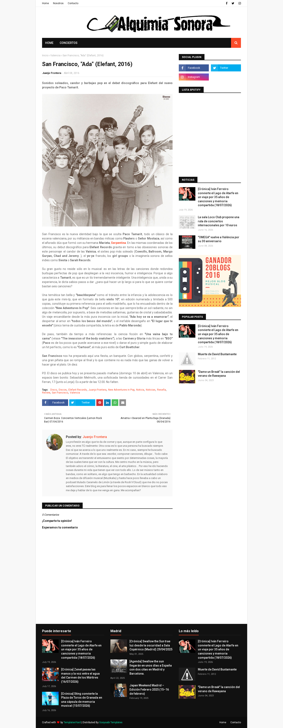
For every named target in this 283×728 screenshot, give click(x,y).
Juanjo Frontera (51, 73)
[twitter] (233, 3)
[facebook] (227, 3)
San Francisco (60, 392)
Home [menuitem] (49, 43)
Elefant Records (77, 389)
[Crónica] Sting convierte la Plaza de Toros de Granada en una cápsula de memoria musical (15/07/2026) (81, 700)
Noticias (150, 389)
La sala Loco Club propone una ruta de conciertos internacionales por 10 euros (218, 221)
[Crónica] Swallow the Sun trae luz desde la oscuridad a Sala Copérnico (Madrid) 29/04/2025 (150, 645)
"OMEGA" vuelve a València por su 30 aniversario (218, 239)
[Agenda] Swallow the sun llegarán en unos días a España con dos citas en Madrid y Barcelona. (150, 667)
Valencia (55, 55)
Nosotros (58, 3)
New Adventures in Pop (121, 389)
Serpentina (118, 242)
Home (45, 3)
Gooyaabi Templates (110, 722)
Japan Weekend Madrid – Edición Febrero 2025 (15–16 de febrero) (149, 689)
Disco (53, 389)
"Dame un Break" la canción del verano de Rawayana (219, 374)
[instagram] (239, 3)
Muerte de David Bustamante (217, 354)
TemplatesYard (72, 722)
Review (46, 392)
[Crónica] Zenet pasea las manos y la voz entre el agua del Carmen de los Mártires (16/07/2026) (80, 675)
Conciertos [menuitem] (68, 43)
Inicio (45, 55)
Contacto (73, 3)
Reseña (161, 389)
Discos (63, 389)
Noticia (140, 389)
